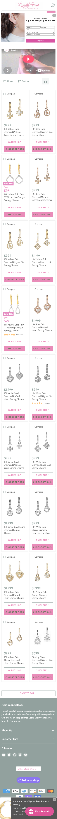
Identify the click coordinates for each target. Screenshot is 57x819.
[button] (54, 15)
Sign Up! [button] (40, 40)
